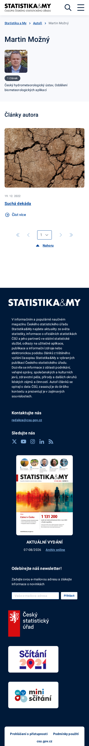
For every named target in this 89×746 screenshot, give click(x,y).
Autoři (37, 23)
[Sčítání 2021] (33, 659)
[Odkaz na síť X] (14, 441)
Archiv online (55, 550)
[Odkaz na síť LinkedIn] (41, 441)
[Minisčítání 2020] (33, 695)
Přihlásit (69, 595)
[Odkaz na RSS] (51, 441)
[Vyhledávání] (68, 7)
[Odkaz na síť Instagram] (32, 441)
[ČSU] (28, 623)
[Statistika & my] (28, 8)
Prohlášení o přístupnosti (28, 734)
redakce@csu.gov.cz (27, 420)
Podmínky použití (66, 734)
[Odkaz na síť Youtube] (23, 441)
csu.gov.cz (44, 741)
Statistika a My (16, 23)
